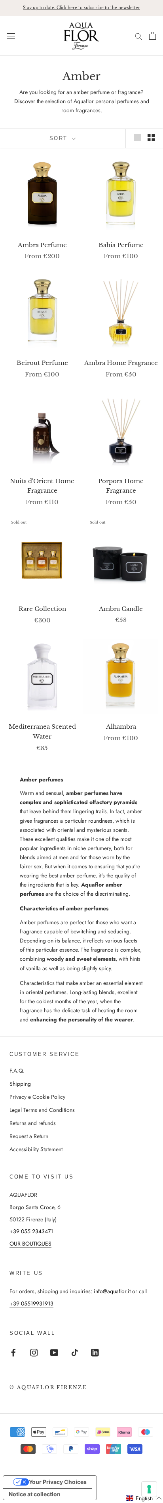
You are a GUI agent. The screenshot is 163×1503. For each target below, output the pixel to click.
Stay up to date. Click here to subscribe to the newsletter (81, 7)
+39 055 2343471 (31, 1231)
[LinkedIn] (95, 1352)
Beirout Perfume (42, 363)
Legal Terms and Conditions (42, 1110)
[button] (144, 1498)
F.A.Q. (17, 1071)
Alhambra (121, 726)
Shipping (20, 1084)
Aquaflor (92, 885)
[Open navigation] (11, 36)
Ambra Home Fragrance (121, 363)
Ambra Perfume (42, 245)
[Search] (138, 36)
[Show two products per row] (151, 137)
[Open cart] (152, 36)
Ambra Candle (121, 608)
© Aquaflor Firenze (48, 1387)
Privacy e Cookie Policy (37, 1097)
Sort (59, 138)
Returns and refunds (32, 1123)
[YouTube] (54, 1352)
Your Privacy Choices (58, 1481)
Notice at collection (35, 1494)
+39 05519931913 (31, 1303)
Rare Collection (42, 608)
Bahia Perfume (121, 245)
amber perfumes (87, 793)
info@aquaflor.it (112, 1291)
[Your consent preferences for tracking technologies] (149, 1489)
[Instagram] (34, 1352)
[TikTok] (75, 1352)
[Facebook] (13, 1352)
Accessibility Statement (36, 1149)
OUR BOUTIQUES (30, 1244)
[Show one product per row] (137, 137)
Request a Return (28, 1136)
